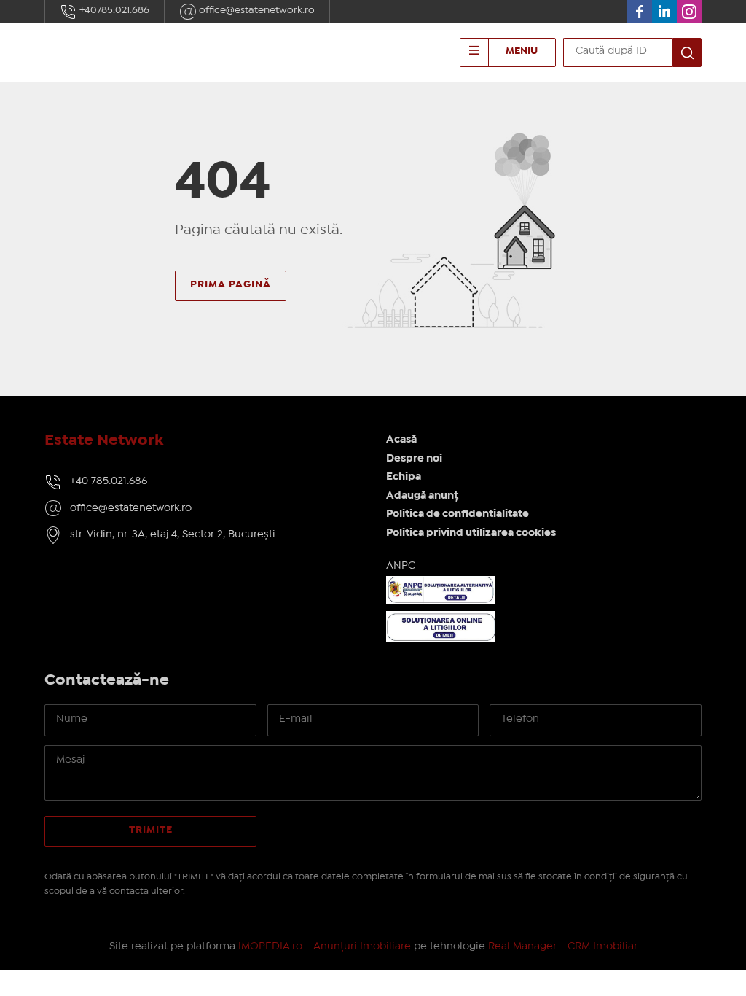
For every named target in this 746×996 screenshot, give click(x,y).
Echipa (403, 476)
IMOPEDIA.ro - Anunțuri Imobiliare (324, 946)
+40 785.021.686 (108, 481)
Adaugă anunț (422, 495)
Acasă (401, 439)
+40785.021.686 (113, 10)
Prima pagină (230, 284)
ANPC (400, 565)
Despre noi (414, 458)
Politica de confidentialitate (457, 514)
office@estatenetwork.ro (256, 10)
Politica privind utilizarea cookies (471, 533)
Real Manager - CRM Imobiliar (562, 946)
